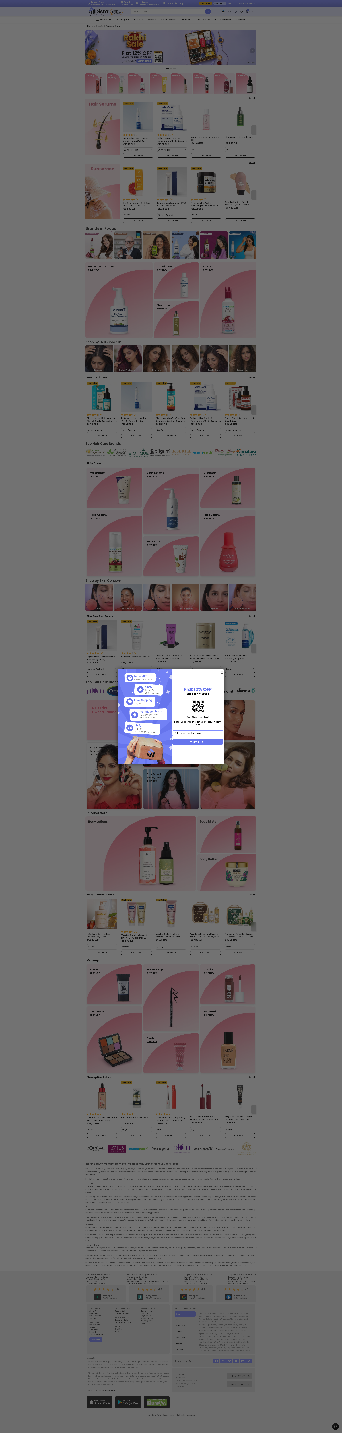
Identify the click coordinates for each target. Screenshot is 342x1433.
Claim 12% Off (197, 741)
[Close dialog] (222, 671)
